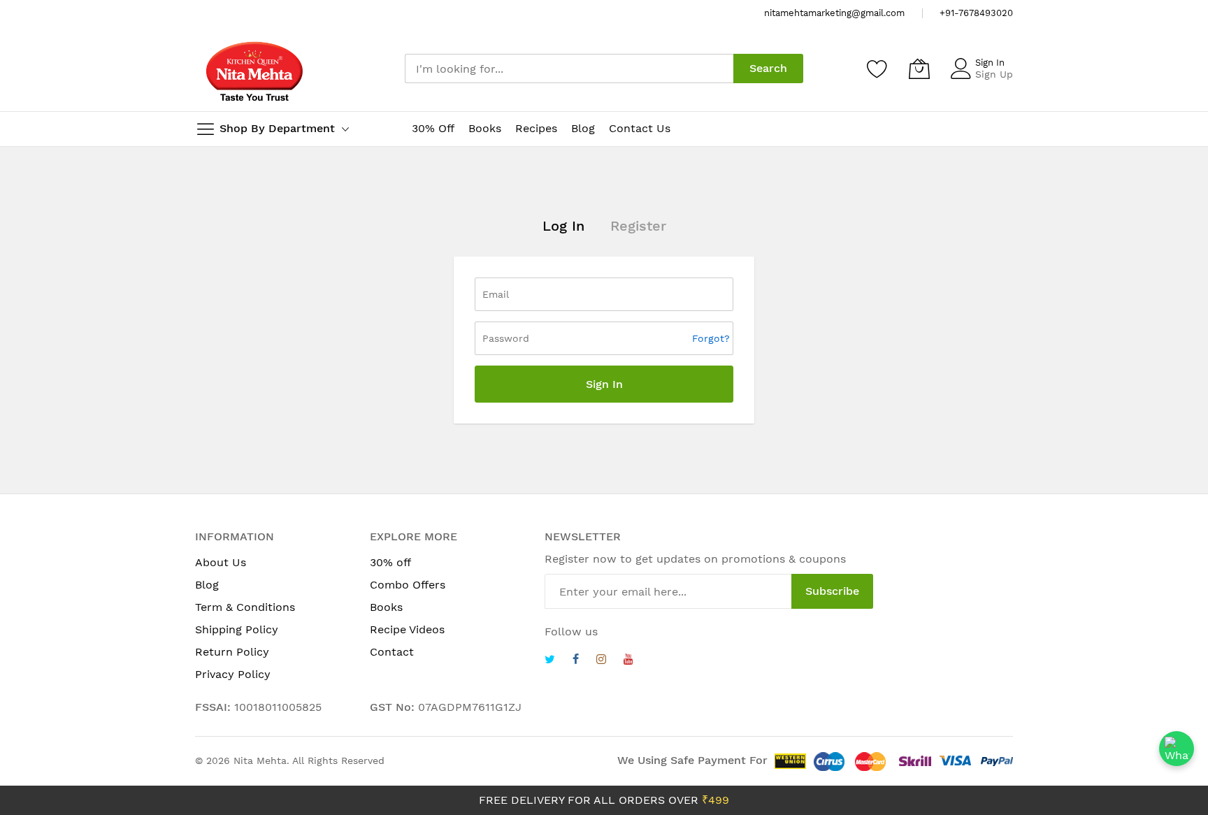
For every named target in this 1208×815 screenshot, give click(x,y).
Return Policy (232, 651)
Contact (392, 651)
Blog (583, 128)
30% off (390, 562)
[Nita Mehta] (254, 69)
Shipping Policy (236, 629)
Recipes (536, 128)
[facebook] (576, 661)
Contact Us (639, 128)
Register (638, 225)
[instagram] (601, 661)
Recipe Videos (407, 629)
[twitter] (550, 661)
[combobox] (569, 68)
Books (484, 128)
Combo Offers (407, 584)
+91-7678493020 (976, 13)
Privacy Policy (233, 674)
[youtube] (628, 661)
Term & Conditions (245, 607)
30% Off (433, 128)
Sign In (990, 62)
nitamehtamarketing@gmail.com (834, 13)
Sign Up (994, 74)
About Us (220, 562)
